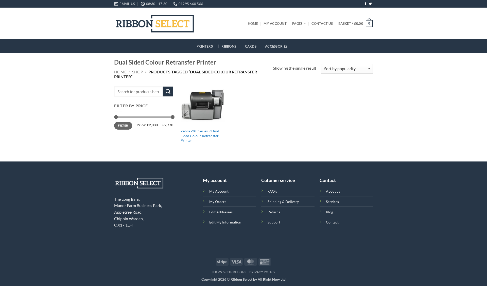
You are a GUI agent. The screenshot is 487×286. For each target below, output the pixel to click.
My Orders (217, 201)
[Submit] (168, 91)
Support (274, 222)
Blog (329, 212)
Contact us (322, 24)
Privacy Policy (262, 272)
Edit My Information (225, 222)
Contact (332, 222)
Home (253, 24)
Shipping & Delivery (283, 201)
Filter (123, 125)
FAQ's (272, 191)
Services (332, 201)
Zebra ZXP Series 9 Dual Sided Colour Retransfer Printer (200, 135)
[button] (355, 23)
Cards (250, 46)
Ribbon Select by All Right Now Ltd (258, 279)
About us (333, 191)
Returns (274, 212)
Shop (137, 71)
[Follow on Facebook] (365, 4)
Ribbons (228, 46)
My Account (275, 24)
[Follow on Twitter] (370, 4)
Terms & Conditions (228, 272)
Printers (205, 46)
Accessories (276, 46)
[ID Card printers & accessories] (155, 23)
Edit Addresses (221, 212)
